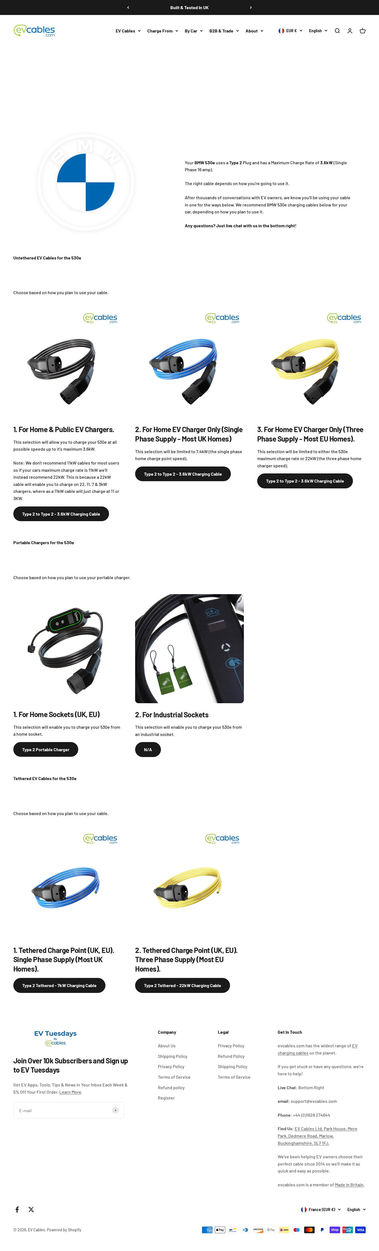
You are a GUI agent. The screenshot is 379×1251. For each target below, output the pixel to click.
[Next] (251, 7)
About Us (167, 1045)
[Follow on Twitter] (31, 1209)
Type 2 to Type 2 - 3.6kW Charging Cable (61, 513)
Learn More (70, 1091)
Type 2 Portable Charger (45, 749)
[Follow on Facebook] (17, 1209)
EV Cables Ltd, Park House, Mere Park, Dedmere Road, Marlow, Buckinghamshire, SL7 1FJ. (317, 1135)
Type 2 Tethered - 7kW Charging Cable (59, 985)
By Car (191, 30)
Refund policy (171, 1087)
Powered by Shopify (64, 1229)
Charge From (160, 30)
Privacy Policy (171, 1066)
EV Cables (125, 30)
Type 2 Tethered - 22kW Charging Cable (182, 985)
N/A (148, 749)
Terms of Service (174, 1077)
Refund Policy (231, 1056)
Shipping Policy (173, 1056)
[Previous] (128, 7)
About (252, 30)
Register (166, 1097)
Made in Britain (349, 1184)
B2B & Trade (221, 30)
